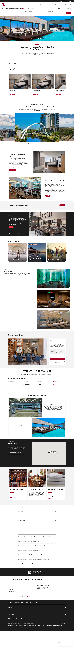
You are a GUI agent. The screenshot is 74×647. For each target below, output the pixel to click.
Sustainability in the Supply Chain (57, 625)
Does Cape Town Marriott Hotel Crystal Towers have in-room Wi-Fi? (30, 550)
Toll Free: (42, 587)
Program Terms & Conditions (27, 625)
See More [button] (38, 54)
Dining (53, 4)
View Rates (12, 94)
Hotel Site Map (14, 626)
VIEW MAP (60, 8)
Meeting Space (27, 384)
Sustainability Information (22, 524)
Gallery (71, 4)
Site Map (9, 626)
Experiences (57, 4)
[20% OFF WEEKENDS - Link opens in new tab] (17, 252)
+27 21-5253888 (68, 8)
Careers (16, 625)
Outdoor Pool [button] (56, 381)
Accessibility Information (22, 520)
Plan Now (48, 195)
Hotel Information (21, 511)
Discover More (12, 169)
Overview (41, 4)
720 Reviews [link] (32, 8)
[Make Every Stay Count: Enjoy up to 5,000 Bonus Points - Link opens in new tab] (37, 252)
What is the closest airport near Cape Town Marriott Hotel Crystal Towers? (31, 554)
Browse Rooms (57, 358)
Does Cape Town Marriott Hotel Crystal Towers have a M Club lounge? (30, 563)
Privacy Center (34, 625)
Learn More (12, 69)
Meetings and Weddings (65, 4)
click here (68, 644)
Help (17, 626)
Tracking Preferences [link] (11, 625)
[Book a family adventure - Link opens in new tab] (56, 252)
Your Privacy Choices (42, 625)
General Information (21, 515)
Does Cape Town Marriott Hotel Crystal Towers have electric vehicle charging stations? (33, 559)
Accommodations (47, 4)
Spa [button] (40, 384)
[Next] (65, 253)
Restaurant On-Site (28, 381)
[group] (37, 224)
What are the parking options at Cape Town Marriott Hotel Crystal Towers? (31, 545)
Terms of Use (20, 625)
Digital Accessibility (49, 625)
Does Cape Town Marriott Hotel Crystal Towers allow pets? (28, 541)
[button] (64, 1)
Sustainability (12, 381)
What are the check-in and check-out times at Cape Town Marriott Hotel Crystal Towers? (34, 536)
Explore (11, 227)
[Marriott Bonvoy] (70, 1)
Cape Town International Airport (15, 452)
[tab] (25, 374)
